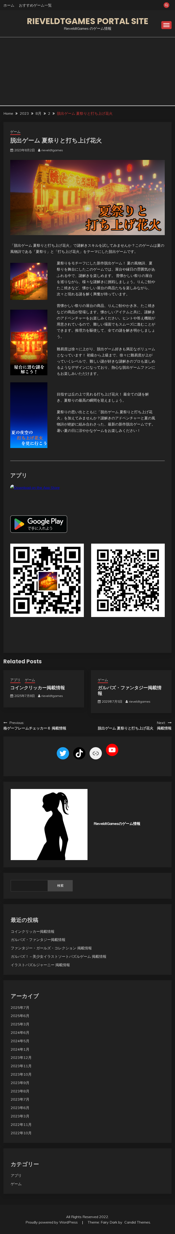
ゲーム (15, 131)
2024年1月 (20, 1049)
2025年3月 (20, 1024)
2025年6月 (20, 1015)
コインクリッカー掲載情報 (37, 687)
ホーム (8, 5)
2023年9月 (20, 1082)
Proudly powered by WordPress (52, 1222)
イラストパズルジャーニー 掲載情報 (40, 965)
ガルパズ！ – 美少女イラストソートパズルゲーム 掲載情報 (58, 956)
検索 (60, 885)
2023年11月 (21, 1066)
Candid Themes (137, 1222)
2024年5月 (20, 1041)
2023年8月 (20, 1091)
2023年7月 (20, 1099)
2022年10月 (21, 1133)
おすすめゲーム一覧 (35, 5)
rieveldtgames (52, 150)
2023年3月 (20, 1116)
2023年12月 (21, 1057)
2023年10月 (21, 1074)
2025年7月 (20, 1007)
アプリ (15, 680)
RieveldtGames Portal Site (87, 21)
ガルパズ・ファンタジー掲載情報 (130, 690)
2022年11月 (21, 1124)
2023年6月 (20, 1107)
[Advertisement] (87, 71)
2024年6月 (20, 1032)
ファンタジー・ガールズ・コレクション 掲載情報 (51, 948)
